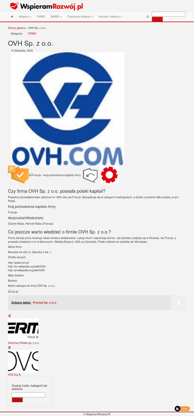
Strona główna (16, 28)
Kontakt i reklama (109, 16)
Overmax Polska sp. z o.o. (23, 343)
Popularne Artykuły (79, 16)
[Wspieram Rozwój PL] (12, 16)
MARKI (55, 16)
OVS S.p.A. (14, 374)
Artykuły (24, 16)
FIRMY (41, 16)
